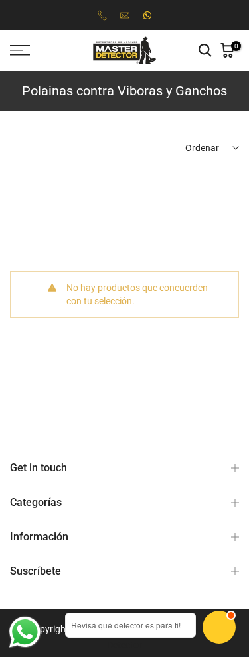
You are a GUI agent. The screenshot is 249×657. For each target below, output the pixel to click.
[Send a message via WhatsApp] (25, 632)
